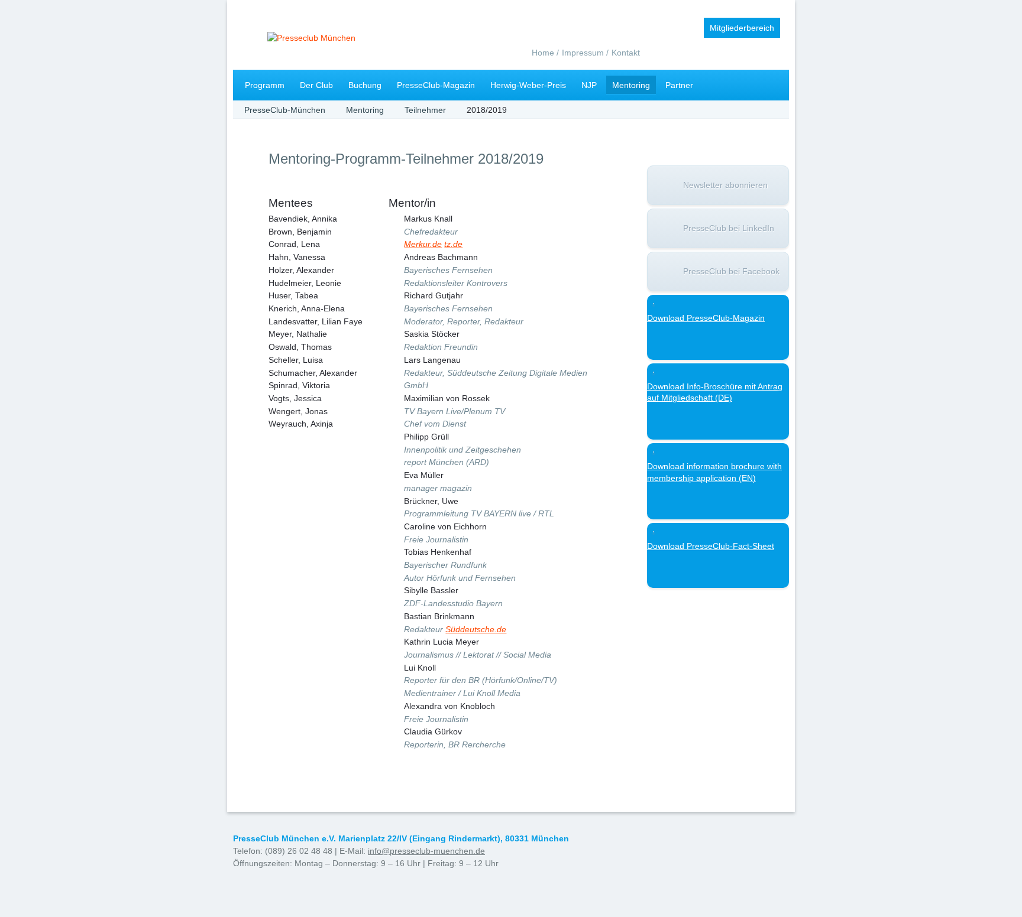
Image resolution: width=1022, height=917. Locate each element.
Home (543, 52)
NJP (589, 85)
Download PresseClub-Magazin (706, 318)
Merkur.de (423, 244)
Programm (264, 85)
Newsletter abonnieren (725, 185)
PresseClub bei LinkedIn (728, 228)
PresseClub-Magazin (436, 85)
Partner (679, 85)
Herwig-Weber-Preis (528, 85)
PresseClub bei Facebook (731, 271)
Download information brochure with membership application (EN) (714, 472)
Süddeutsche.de (475, 629)
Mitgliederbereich (742, 27)
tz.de (453, 244)
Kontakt (626, 52)
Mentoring (631, 85)
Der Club (316, 85)
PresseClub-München (284, 110)
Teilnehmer (425, 110)
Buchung (364, 85)
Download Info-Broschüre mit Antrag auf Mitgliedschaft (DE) (714, 392)
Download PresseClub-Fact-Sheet (710, 546)
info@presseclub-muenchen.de (426, 851)
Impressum (583, 52)
